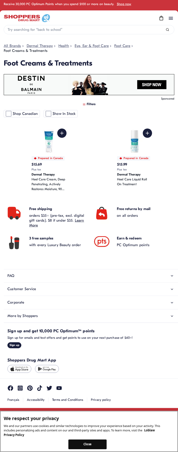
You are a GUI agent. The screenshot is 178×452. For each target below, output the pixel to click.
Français (13, 400)
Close (87, 444)
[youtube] (59, 388)
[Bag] (161, 18)
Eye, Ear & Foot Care (92, 46)
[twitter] (49, 388)
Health (63, 46)
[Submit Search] (167, 29)
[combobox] (89, 29)
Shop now (124, 4)
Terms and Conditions (67, 400)
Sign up (14, 345)
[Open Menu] (170, 18)
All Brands (12, 46)
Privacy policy (101, 400)
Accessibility (35, 400)
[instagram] (20, 388)
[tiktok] (40, 388)
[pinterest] (30, 388)
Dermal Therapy (40, 46)
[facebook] (10, 388)
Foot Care (122, 46)
